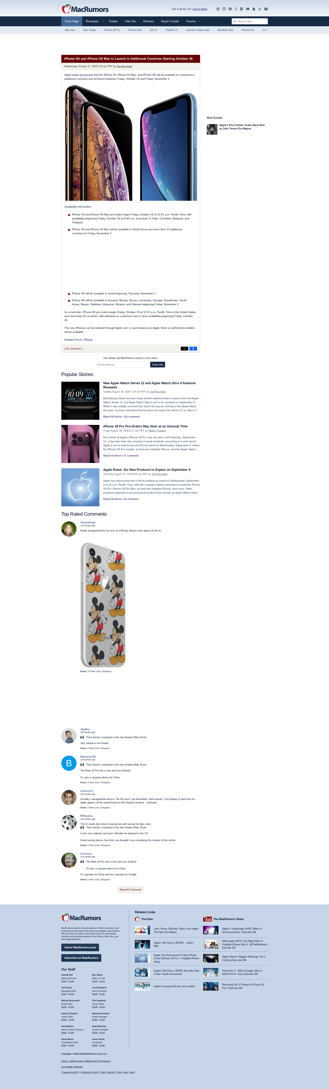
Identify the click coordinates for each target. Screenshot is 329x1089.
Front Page (72, 21)
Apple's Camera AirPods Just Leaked (174, 986)
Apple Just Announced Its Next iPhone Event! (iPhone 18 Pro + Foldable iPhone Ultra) (176, 958)
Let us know (200, 8)
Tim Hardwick (99, 1000)
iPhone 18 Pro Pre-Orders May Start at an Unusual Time (145, 426)
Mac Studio (89, 30)
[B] (69, 770)
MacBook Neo (225, 30)
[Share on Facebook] (193, 349)
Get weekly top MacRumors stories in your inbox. (130, 358)
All (265, 30)
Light (125, 1072)
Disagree (106, 671)
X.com (71, 981)
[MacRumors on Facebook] (230, 9)
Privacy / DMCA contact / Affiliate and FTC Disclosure (86, 1061)
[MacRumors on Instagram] (224, 9)
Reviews (148, 21)
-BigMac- (85, 729)
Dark (131, 1072)
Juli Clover (66, 987)
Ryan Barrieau (99, 1026)
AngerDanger (88, 522)
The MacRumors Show (228, 919)
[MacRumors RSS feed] (260, 9)
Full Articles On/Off (89, 1072)
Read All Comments (131, 889)
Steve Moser (67, 1039)
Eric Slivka (97, 975)
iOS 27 (153, 30)
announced (86, 74)
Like (99, 671)
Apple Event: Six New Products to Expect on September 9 (146, 470)
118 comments (132, 416)
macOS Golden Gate (197, 30)
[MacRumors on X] (235, 9)
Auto (119, 1072)
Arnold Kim (67, 975)
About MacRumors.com (80, 947)
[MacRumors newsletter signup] (266, 9)
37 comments (131, 455)
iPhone (88, 339)
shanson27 (86, 790)
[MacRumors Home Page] (85, 9)
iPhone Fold (134, 30)
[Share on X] (184, 349)
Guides (113, 21)
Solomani (86, 853)
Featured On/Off (70, 1072)
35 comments (73, 348)
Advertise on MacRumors (81, 957)
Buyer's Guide (170, 21)
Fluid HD (111, 1072)
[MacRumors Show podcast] (218, 9)
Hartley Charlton (157, 430)
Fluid (103, 1072)
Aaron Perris (98, 1039)
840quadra (86, 815)
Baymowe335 (88, 756)
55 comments (131, 499)
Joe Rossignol (124, 66)
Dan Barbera (67, 1026)
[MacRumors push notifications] (254, 9)
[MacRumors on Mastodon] (242, 9)
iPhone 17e (248, 30)
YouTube (147, 919)
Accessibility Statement (72, 1067)
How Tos (130, 21)
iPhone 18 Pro (112, 30)
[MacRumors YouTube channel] (248, 9)
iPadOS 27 (172, 30)
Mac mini (70, 30)
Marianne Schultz (100, 1013)
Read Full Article (112, 416)
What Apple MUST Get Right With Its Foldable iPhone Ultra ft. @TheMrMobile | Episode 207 (245, 944)
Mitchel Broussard (70, 1000)
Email (63, 981)
